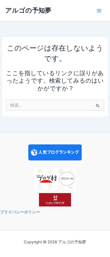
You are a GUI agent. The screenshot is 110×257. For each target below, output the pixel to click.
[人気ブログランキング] (55, 152)
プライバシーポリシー (20, 212)
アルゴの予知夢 (28, 10)
